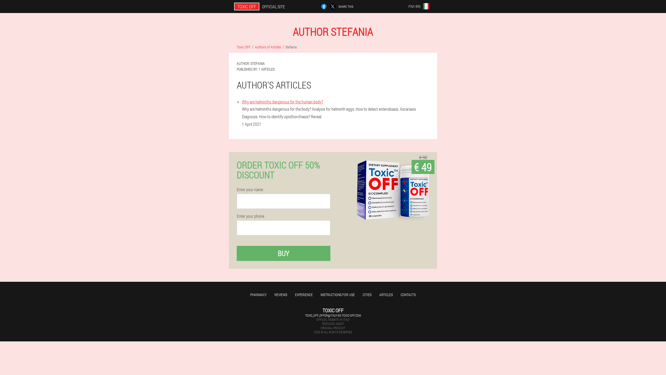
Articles (386, 294)
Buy (283, 253)
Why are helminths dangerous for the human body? (282, 101)
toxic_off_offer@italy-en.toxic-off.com (333, 315)
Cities (367, 294)
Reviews (280, 294)
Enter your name (250, 190)
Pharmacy (258, 294)
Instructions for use (338, 294)
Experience (304, 294)
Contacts (408, 294)
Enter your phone (250, 216)
